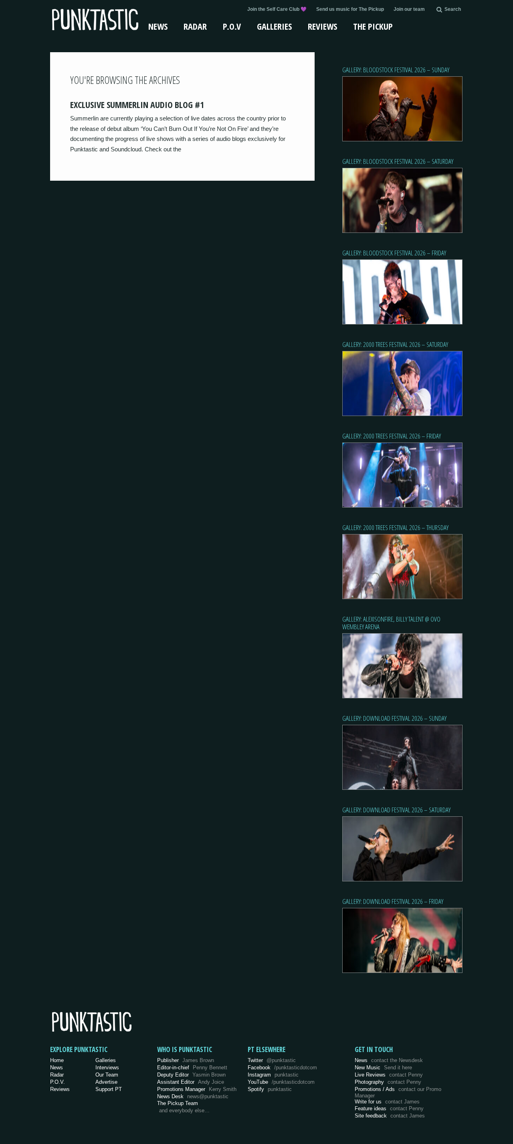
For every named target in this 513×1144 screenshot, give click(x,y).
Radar (195, 26)
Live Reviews (389, 1075)
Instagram (273, 1075)
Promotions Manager (196, 1089)
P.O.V (232, 26)
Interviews (107, 1067)
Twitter (272, 1060)
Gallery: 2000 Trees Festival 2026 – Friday (391, 436)
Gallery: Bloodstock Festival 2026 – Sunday (395, 69)
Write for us (387, 1102)
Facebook (282, 1067)
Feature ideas (389, 1108)
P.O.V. (57, 1082)
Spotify (270, 1089)
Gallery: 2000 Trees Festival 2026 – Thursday (395, 527)
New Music (383, 1067)
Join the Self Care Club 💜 (277, 9)
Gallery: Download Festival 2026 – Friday (392, 901)
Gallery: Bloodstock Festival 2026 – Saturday (397, 161)
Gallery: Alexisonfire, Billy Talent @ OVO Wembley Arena (391, 622)
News (158, 26)
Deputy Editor (191, 1075)
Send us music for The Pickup (350, 9)
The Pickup (373, 26)
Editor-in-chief (192, 1067)
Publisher (185, 1060)
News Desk (192, 1096)
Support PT (108, 1089)
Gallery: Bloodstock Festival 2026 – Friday (394, 253)
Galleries (274, 26)
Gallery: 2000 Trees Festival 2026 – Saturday (395, 344)
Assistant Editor (190, 1082)
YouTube (281, 1082)
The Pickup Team (177, 1103)
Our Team (106, 1075)
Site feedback (390, 1116)
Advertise (106, 1082)
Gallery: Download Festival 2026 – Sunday (394, 718)
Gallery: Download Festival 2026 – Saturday (396, 810)
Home (57, 1060)
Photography (388, 1082)
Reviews (322, 26)
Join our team (409, 9)
